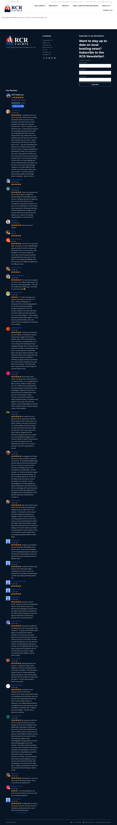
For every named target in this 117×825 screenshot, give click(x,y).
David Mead (15, 597)
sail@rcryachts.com (106, 1)
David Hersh (15, 540)
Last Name (83, 77)
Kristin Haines (16, 239)
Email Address (83, 63)
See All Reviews (22, 813)
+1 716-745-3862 (91, 1)
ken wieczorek (16, 293)
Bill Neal (14, 221)
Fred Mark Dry (16, 328)
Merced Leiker (16, 267)
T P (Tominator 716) (18, 581)
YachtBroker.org (100, 822)
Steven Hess (15, 111)
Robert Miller (16, 659)
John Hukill (15, 372)
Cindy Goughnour (17, 275)
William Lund (16, 562)
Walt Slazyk (15, 188)
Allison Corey (16, 589)
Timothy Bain (16, 716)
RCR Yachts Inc (18, 95)
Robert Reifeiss (16, 685)
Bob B (13, 231)
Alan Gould (15, 412)
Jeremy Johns (16, 799)
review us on (17, 106)
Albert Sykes (15, 501)
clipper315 (15, 774)
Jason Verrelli (16, 621)
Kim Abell (14, 452)
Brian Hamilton (16, 180)
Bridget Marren (17, 786)
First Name (83, 70)
